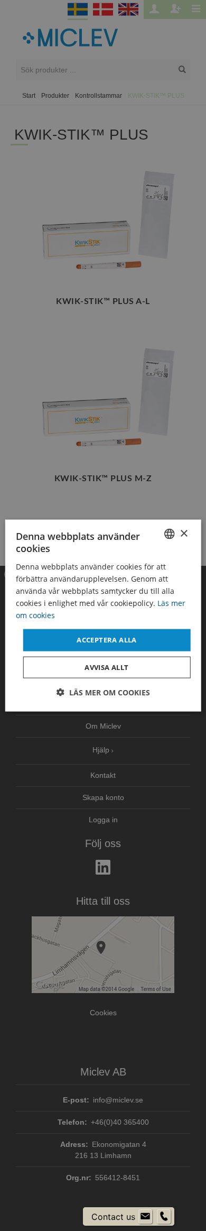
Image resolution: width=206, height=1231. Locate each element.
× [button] (184, 533)
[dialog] (103, 616)
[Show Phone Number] (164, 1216)
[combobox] (169, 534)
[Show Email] (145, 1216)
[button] (103, 692)
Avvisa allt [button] (106, 667)
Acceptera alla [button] (107, 640)
